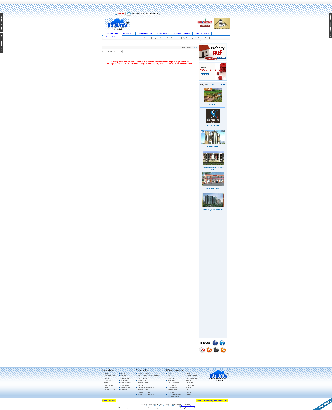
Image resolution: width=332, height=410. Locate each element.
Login (159, 14)
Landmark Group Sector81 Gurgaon (213, 210)
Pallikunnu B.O (108, 385)
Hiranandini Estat (109, 375)
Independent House (144, 392)
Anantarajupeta (125, 387)
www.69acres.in (142, 406)
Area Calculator (191, 385)
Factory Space (142, 378)
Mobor (106, 382)
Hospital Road (124, 378)
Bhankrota (107, 380)
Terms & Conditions (165, 406)
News (188, 390)
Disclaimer (175, 406)
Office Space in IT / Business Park (148, 375)
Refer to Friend (172, 387)
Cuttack (169, 38)
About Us (170, 375)
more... (213, 38)
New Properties (172, 385)
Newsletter (171, 392)
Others (106, 373)
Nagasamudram (125, 382)
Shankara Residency (212, 125)
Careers (188, 394)
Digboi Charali (124, 385)
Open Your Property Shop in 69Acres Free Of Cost (214, 400)
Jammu (162, 38)
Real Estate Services (174, 394)
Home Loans (172, 378)
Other (106, 387)
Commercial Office (143, 373)
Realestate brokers (174, 397)
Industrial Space (143, 390)
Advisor (188, 392)
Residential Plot (142, 380)
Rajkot (185, 38)
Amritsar (139, 38)
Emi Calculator (172, 390)
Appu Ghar (213, 104)
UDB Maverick (212, 146)
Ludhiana (177, 38)
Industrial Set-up (143, 382)
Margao (155, 38)
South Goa (198, 38)
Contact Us (168, 14)
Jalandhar (147, 38)
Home (195, 47)
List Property (172, 380)
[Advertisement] (166, 6)
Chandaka (123, 390)
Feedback (189, 380)
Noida (206, 38)
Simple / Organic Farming (146, 394)
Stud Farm (141, 385)
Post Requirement (173, 382)
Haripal (106, 378)
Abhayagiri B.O (125, 380)
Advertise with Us (191, 378)
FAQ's (188, 373)
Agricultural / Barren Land (146, 387)
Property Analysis (191, 375)
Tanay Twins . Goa (212, 188)
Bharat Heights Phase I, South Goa (213, 168)
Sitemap (188, 387)
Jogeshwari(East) (109, 390)
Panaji (191, 38)
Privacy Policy (153, 406)
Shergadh (123, 375)
